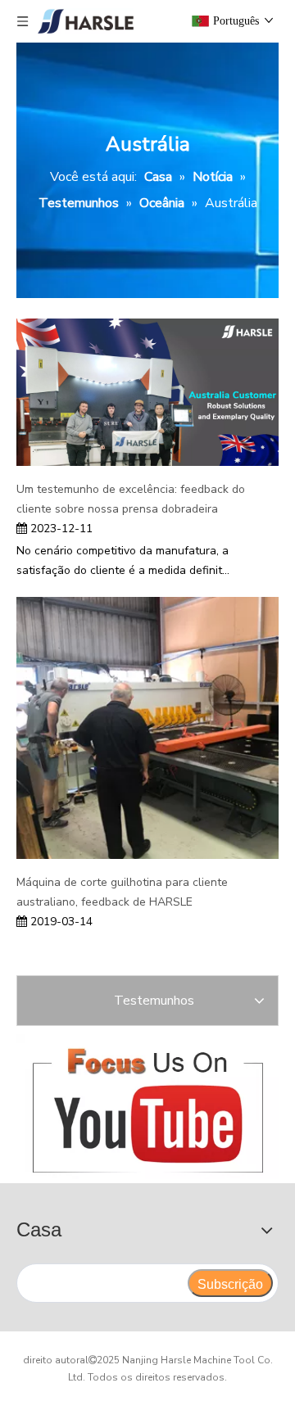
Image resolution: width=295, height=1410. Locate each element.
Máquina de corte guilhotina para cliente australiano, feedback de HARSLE (122, 892)
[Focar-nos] (147, 1106)
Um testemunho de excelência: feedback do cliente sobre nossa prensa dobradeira (130, 499)
